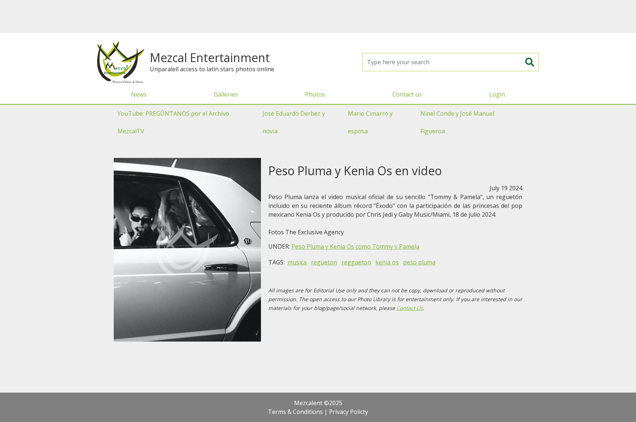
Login (497, 94)
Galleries (226, 94)
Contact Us (409, 307)
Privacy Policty (348, 412)
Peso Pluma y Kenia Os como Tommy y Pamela (355, 246)
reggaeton (356, 262)
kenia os (387, 262)
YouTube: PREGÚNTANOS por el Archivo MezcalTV (173, 122)
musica (297, 262)
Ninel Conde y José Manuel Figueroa (457, 122)
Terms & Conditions (295, 412)
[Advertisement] (318, 16)
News (138, 94)
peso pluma (419, 262)
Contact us (407, 94)
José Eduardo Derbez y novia (293, 122)
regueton (324, 262)
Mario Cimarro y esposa (370, 122)
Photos (315, 94)
